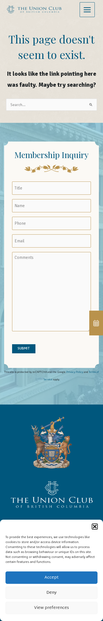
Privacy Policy (74, 372)
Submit (24, 349)
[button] (95, 526)
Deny (51, 592)
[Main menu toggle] (87, 9)
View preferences (51, 608)
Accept (51, 577)
